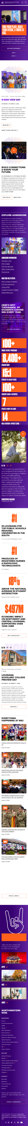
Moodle (3, 1028)
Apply (13, 56)
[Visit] (14, 978)
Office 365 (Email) (6, 1030)
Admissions (4, 1081)
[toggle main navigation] (25, 3)
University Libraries (6, 1044)
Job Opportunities (6, 1067)
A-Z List (3, 1021)
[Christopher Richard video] (14, 447)
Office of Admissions (8, 269)
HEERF (3, 1026)
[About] (14, 996)
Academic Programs (6, 1056)
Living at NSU (6, 287)
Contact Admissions (13, 1102)
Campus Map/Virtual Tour (8, 1063)
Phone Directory (5, 1033)
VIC (2, 1047)
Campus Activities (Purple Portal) (9, 1060)
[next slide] (10, 465)
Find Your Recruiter (7, 266)
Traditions (4, 1072)
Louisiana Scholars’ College (10, 290)
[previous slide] (7, 465)
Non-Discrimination (13, 1117)
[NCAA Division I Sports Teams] (14, 418)
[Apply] (14, 960)
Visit (13, 53)
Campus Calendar (6, 1049)
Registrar (4, 1088)
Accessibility (20, 1117)
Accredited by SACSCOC (16, 1115)
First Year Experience (8, 284)
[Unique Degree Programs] (14, 345)
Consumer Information (7, 1065)
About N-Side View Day (9, 130)
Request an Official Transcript (9, 1037)
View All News (13, 896)
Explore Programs (13, 48)
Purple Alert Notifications (7, 1035)
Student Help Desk (6, 1040)
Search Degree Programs (9, 282)
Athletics (4, 1058)
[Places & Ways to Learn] (14, 404)
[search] (22, 3)
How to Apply (6, 264)
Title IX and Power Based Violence (10, 1042)
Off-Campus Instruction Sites (8, 1070)
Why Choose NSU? (13, 635)
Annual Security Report (7, 1023)
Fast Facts (6, 197)
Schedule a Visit (6, 261)
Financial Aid (5, 272)
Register (6, 125)
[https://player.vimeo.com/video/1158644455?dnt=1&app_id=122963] (14, 150)
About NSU (17, 197)
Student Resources (7, 293)
